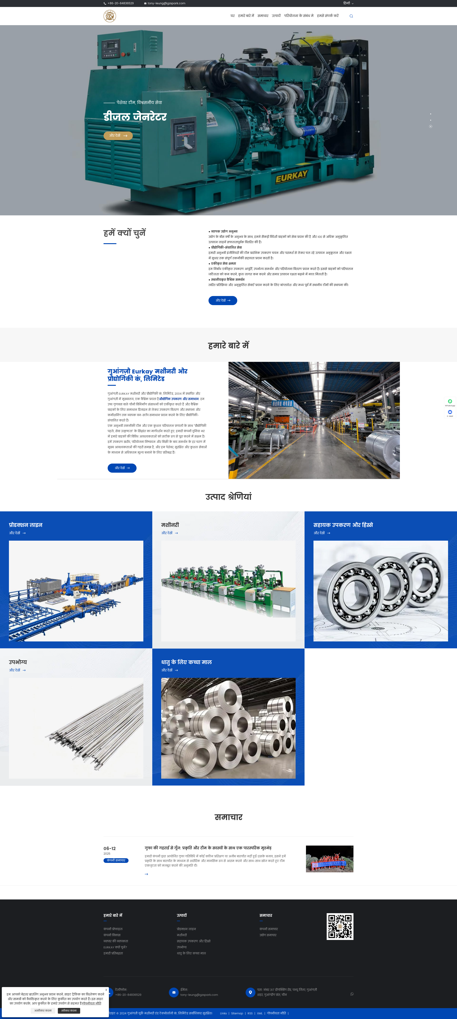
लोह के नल (172, 679)
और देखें (222, 300)
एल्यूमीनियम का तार (245, 705)
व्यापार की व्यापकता (116, 941)
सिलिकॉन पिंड (21, 698)
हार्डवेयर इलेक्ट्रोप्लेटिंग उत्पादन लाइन (103, 555)
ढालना (388, 587)
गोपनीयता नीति (276, 1013)
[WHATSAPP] (351, 993)
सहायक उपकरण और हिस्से (343, 525)
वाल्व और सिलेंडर (328, 555)
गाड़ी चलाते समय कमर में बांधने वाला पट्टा (343, 580)
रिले (319, 567)
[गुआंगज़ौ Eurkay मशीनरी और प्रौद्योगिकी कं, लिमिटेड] (110, 16)
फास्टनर (322, 587)
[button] (430, 113)
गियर (320, 548)
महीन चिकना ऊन (23, 717)
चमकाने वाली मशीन (245, 548)
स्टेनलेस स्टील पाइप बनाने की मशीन (188, 548)
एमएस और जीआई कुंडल (247, 711)
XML (260, 1013)
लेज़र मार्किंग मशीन (244, 561)
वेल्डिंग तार (86, 711)
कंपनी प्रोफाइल (113, 929)
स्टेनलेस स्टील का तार (246, 698)
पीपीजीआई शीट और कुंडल (181, 711)
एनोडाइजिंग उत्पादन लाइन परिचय (33, 555)
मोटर (387, 561)
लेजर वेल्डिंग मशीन (177, 567)
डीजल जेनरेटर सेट (243, 542)
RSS (250, 1013)
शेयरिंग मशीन (240, 555)
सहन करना (324, 542)
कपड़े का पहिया (89, 730)
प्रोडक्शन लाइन (25, 525)
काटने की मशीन (175, 542)
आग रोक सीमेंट (22, 692)
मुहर (387, 580)
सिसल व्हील (19, 730)
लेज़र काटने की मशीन (179, 561)
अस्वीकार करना (43, 1011)
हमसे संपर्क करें (327, 16)
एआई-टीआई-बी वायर (26, 711)
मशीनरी (170, 525)
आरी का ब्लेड (392, 555)
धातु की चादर (173, 698)
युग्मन (388, 542)
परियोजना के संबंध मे (298, 16)
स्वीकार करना (69, 1011)
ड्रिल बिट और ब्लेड (328, 561)
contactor (391, 567)
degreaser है (21, 705)
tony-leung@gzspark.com (166, 3)
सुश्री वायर (238, 692)
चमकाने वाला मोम (24, 724)
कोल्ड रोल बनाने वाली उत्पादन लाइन (35, 548)
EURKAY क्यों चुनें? (115, 947)
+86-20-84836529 (120, 3)
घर (233, 16)
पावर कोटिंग (87, 679)
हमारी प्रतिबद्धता (113, 953)
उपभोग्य (18, 662)
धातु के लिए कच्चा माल (186, 662)
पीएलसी (389, 548)
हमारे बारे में (246, 16)
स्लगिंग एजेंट (88, 698)
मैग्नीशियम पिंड (89, 705)
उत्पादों (276, 16)
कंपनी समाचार (269, 929)
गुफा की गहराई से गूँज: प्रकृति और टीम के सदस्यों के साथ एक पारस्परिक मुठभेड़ (208, 848)
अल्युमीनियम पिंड (243, 679)
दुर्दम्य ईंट (85, 685)
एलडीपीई (85, 717)
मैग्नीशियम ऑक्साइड (25, 685)
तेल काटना (19, 679)
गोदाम (168, 717)
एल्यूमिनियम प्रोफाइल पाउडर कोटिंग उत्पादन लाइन (111, 548)
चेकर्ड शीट (171, 692)
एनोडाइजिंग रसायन (92, 692)
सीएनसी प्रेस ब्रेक (175, 555)
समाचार (263, 16)
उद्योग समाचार (268, 935)
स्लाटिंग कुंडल (173, 705)
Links (223, 1013)
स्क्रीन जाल (391, 574)
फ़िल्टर (321, 574)
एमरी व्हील (86, 724)
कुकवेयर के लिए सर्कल (247, 685)
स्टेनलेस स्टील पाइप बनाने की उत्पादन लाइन (108, 542)
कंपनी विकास (112, 935)
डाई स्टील (171, 685)
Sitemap (237, 1013)
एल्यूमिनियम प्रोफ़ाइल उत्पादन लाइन (35, 542)
